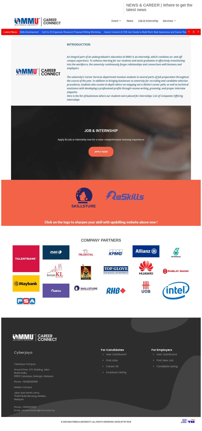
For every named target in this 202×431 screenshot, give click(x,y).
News (130, 21)
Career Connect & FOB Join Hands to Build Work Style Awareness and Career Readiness (142, 32)
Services (168, 21)
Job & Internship (148, 21)
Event (115, 21)
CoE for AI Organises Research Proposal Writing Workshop (65, 32)
